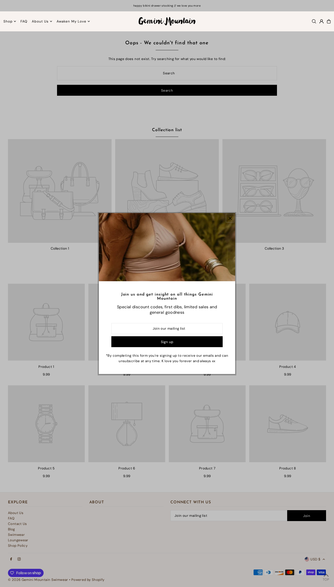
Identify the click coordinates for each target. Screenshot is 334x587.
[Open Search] (314, 21)
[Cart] (329, 21)
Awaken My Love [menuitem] (72, 21)
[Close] (230, 218)
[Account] (321, 21)
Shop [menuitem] (8, 21)
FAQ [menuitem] (23, 21)
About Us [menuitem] (40, 21)
